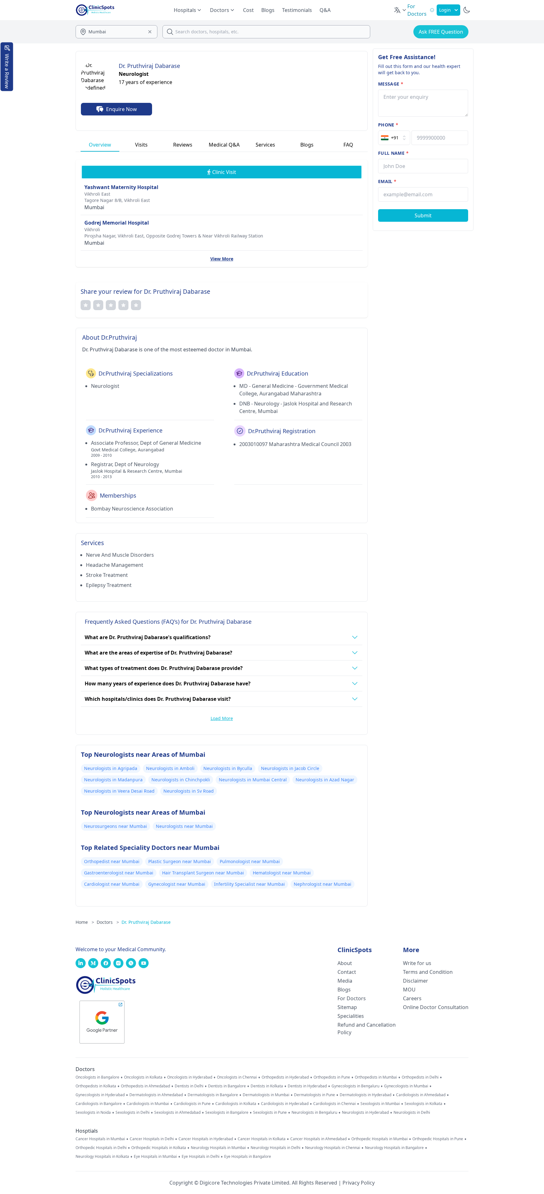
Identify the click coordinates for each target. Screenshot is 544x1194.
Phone (388, 125)
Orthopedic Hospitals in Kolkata (158, 1147)
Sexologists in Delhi (133, 1112)
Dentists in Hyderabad (307, 1086)
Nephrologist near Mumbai (322, 884)
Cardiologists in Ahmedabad (420, 1094)
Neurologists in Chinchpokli (180, 780)
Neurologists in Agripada (110, 768)
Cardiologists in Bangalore (99, 1103)
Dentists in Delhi (189, 1086)
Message (390, 84)
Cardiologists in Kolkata (235, 1103)
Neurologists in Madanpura (113, 780)
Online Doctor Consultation (435, 1007)
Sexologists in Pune (270, 1112)
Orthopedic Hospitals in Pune (437, 1138)
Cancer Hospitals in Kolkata (262, 1138)
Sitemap (347, 1007)
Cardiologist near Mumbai (111, 884)
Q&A (325, 10)
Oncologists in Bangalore (97, 1077)
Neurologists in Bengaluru (314, 1112)
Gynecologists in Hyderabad (100, 1094)
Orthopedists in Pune (332, 1077)
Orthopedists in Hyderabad (285, 1077)
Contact (346, 971)
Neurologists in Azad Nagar (325, 780)
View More (221, 259)
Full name (393, 153)
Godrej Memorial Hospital (116, 222)
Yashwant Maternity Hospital (121, 187)
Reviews (182, 144)
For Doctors (351, 998)
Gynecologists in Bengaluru (355, 1086)
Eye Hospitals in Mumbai (155, 1156)
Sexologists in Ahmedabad (177, 1112)
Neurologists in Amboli (170, 768)
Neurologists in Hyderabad (365, 1112)
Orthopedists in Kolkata (96, 1086)
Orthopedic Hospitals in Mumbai (379, 1138)
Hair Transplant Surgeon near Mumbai (203, 873)
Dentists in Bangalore (227, 1086)
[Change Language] (400, 10)
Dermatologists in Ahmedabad (156, 1094)
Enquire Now (121, 109)
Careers (412, 998)
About (344, 963)
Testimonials (297, 10)
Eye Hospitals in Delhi (200, 1156)
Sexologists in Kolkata (423, 1103)
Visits (141, 144)
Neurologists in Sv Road (188, 791)
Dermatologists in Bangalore (213, 1094)
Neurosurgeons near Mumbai (115, 826)
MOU (409, 989)
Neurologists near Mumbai (184, 826)
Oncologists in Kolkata (143, 1077)
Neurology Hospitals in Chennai (332, 1147)
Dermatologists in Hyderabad (365, 1094)
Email (387, 181)
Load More (222, 718)
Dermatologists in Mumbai (266, 1094)
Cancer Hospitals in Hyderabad (205, 1138)
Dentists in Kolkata (267, 1086)
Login (445, 10)
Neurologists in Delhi (412, 1112)
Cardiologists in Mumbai (148, 1103)
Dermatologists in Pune (314, 1094)
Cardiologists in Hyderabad (285, 1103)
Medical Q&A (224, 144)
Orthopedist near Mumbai (111, 861)
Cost (248, 10)
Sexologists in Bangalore (226, 1112)
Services (265, 144)
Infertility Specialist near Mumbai (249, 884)
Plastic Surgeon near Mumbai (179, 861)
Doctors (108, 922)
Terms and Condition (428, 971)
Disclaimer (415, 980)
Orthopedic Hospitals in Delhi (101, 1147)
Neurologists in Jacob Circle (290, 768)
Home (85, 922)
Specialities (350, 1016)
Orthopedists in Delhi (420, 1077)
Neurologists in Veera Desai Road (119, 791)
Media (344, 980)
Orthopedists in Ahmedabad (145, 1086)
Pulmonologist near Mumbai (250, 861)
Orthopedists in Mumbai (376, 1077)
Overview (100, 144)
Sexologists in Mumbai (380, 1103)
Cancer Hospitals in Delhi (152, 1138)
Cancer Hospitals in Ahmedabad (318, 1138)
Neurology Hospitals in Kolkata (102, 1156)
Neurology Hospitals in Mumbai (218, 1147)
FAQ (348, 144)
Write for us (417, 963)
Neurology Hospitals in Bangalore (394, 1147)
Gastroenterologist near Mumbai (118, 873)
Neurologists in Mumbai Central (253, 780)
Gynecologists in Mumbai (406, 1086)
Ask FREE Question (441, 31)
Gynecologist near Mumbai (176, 884)
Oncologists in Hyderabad (189, 1077)
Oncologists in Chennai (237, 1077)
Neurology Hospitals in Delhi (275, 1147)
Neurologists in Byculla (227, 768)
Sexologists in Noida (93, 1112)
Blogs (268, 10)
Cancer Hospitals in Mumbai (100, 1138)
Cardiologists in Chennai (334, 1103)
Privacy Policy (359, 1182)
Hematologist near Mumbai (282, 873)
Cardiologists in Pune (192, 1103)
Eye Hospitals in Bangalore (247, 1156)
